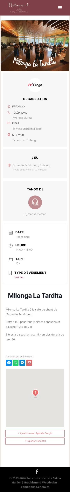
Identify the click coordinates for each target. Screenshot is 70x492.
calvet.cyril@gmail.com (27, 128)
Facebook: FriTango (24, 140)
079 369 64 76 (22, 118)
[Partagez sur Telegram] (22, 363)
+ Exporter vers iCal (35, 440)
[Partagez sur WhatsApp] (15, 363)
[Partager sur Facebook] (9, 363)
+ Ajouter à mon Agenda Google (35, 433)
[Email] (29, 363)
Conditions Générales (35, 487)
